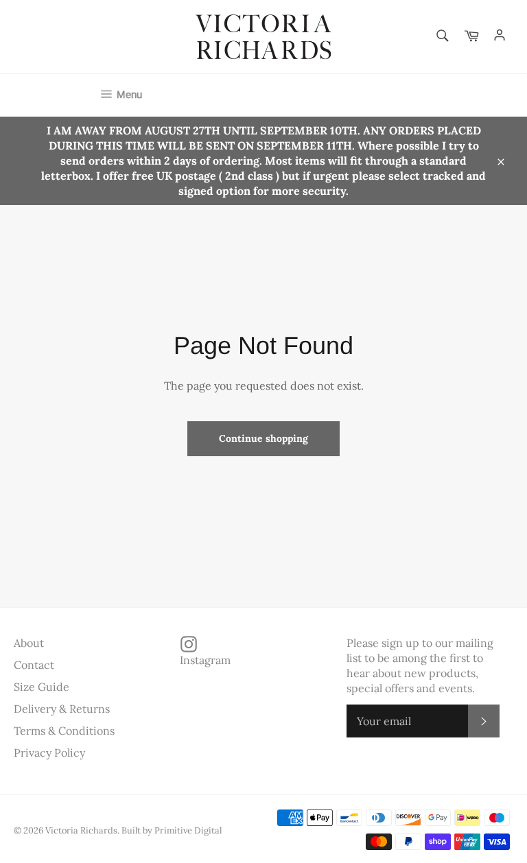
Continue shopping (263, 438)
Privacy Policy (49, 752)
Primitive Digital (188, 830)
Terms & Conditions (64, 730)
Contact (34, 665)
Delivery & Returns (62, 709)
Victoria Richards (81, 830)
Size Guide (41, 687)
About (29, 643)
